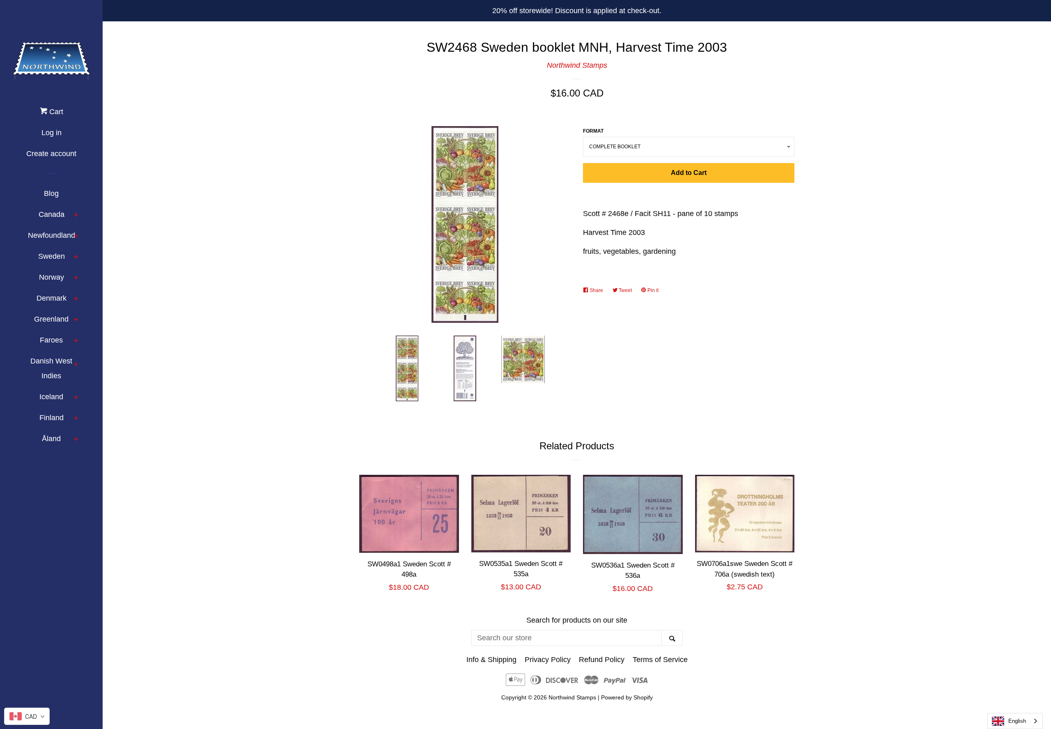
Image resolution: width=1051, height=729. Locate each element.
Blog (51, 193)
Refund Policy (601, 659)
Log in (51, 133)
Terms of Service (660, 659)
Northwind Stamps (577, 65)
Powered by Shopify (627, 697)
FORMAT (593, 131)
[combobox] (1015, 721)
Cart (55, 112)
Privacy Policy (548, 659)
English (1017, 721)
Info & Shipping (491, 659)
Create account (51, 153)
